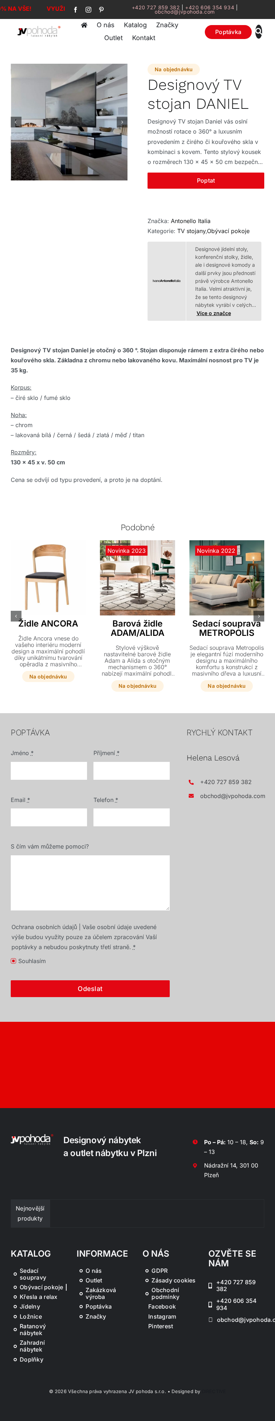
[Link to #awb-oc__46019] (258, 32)
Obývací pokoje (228, 231)
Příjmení (106, 753)
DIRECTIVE (214, 1391)
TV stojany (191, 231)
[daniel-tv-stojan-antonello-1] (69, 122)
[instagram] (88, 10)
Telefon (105, 799)
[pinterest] (101, 10)
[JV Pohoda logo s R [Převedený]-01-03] (39, 27)
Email (20, 799)
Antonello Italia (191, 220)
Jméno (22, 753)
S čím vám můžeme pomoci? (50, 846)
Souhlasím (32, 961)
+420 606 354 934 (209, 7)
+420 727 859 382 (156, 7)
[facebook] (75, 10)
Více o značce (214, 313)
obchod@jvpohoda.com (185, 12)
